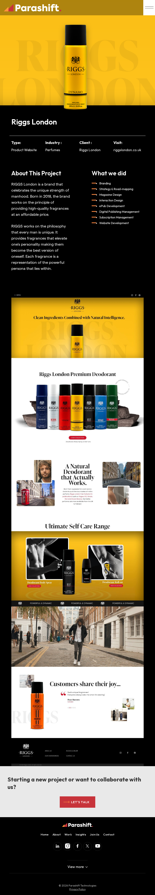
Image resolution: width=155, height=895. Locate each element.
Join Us (94, 834)
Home (45, 834)
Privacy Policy (77, 889)
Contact (109, 834)
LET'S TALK (80, 802)
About (57, 834)
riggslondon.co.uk (127, 150)
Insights (81, 834)
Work (68, 834)
